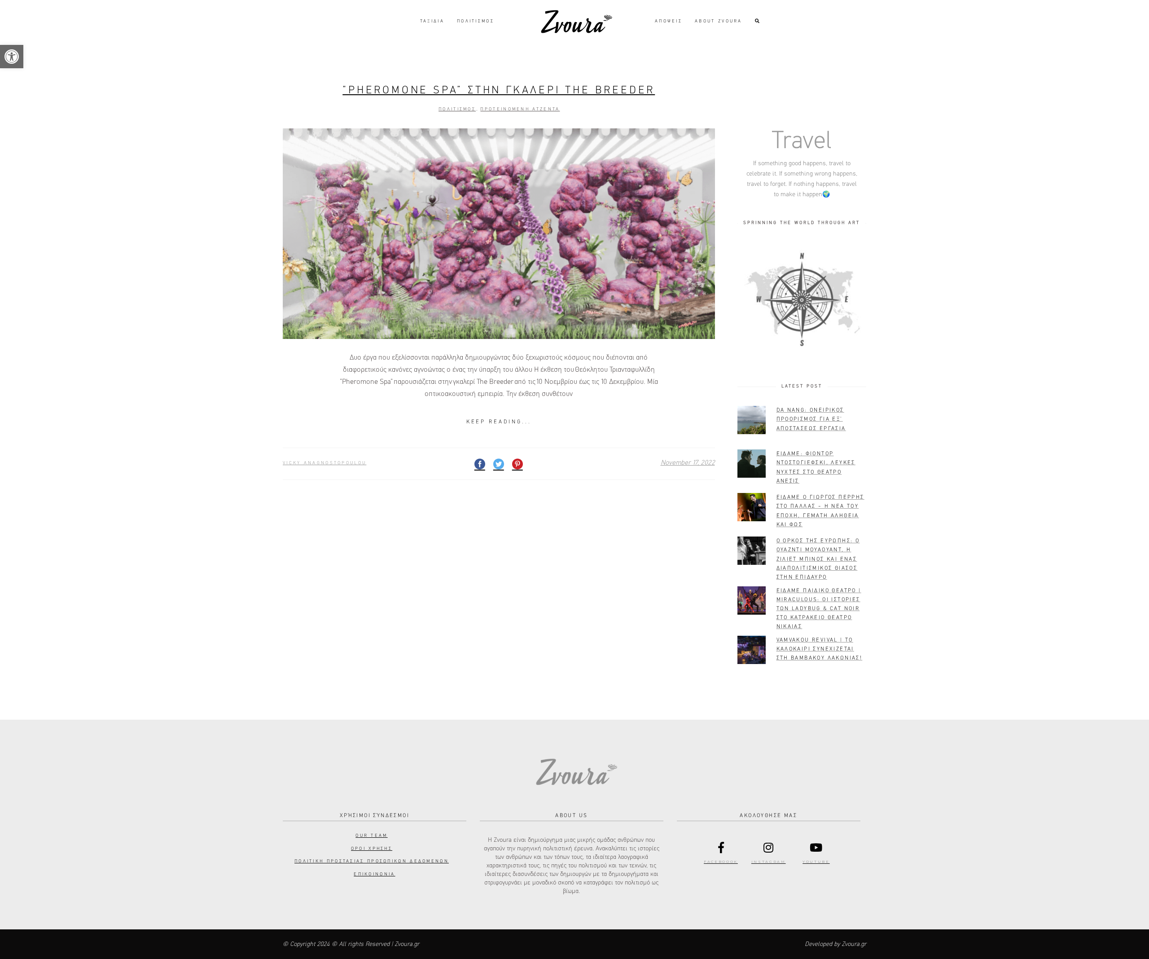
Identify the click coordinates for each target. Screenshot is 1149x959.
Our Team (371, 835)
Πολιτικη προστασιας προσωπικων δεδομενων (371, 861)
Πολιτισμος (457, 109)
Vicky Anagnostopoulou (324, 463)
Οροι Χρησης (371, 848)
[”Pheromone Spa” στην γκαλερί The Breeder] (499, 233)
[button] (11, 56)
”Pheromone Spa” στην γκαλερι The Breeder (498, 90)
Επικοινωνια (374, 874)
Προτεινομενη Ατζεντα (520, 109)
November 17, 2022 (688, 462)
